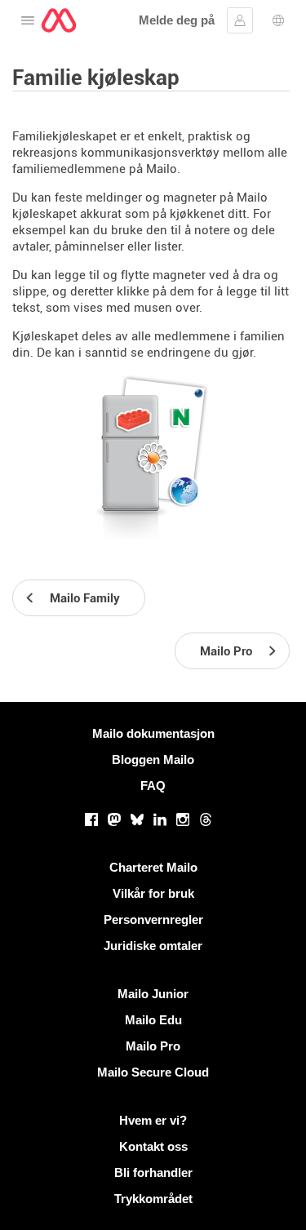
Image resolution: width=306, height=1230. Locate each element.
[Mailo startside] (59, 20)
